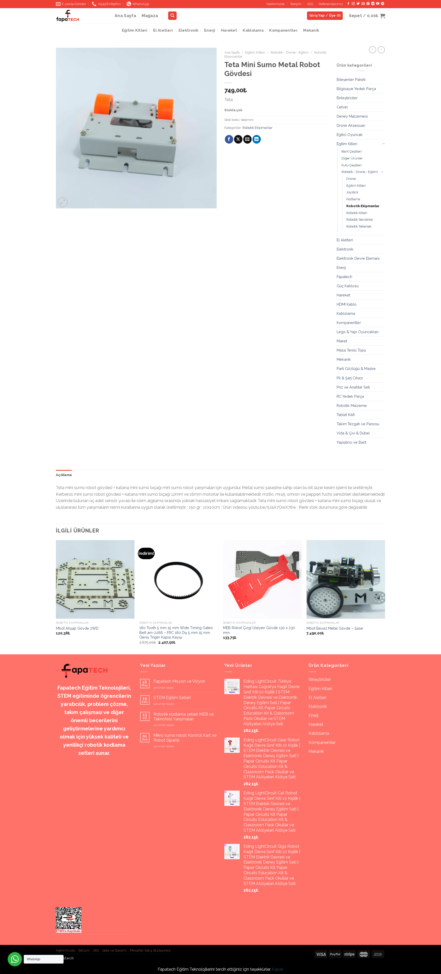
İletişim (295, 4)
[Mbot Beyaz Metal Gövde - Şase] (346, 579)
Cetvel (342, 107)
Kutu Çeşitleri (351, 165)
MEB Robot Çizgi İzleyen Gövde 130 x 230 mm (259, 630)
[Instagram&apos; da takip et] (353, 4)
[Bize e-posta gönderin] (363, 4)
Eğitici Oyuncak (350, 134)
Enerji (209, 30)
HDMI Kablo (347, 304)
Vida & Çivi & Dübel (353, 433)
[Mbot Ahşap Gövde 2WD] (95, 579)
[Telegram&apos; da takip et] (382, 4)
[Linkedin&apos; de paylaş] (256, 139)
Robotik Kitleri (356, 213)
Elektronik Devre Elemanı (358, 258)
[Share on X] (238, 139)
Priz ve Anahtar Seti (353, 387)
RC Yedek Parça (350, 396)
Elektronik (189, 30)
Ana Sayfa (125, 15)
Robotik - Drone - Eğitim (290, 52)
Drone (351, 179)
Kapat (277, 969)
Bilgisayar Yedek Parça (356, 88)
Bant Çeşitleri (351, 151)
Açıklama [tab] (64, 475)
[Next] (385, 597)
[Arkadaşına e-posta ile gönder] (247, 139)
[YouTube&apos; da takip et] (377, 4)
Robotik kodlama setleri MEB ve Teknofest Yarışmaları (183, 716)
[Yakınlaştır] (63, 202)
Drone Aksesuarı (351, 125)
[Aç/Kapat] (383, 144)
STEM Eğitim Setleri (172, 697)
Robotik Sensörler (359, 219)
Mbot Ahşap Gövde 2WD (77, 628)
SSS (310, 4)
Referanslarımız (331, 4)
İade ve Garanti (114, 950)
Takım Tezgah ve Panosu (358, 424)
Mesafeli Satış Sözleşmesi (150, 950)
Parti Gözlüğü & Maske (356, 368)
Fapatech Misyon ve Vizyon (179, 681)
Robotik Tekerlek (358, 226)
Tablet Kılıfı (346, 415)
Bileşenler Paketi (351, 79)
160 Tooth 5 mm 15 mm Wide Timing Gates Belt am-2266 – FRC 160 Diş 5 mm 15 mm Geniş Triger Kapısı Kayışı (176, 632)
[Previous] (56, 597)
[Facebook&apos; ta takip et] (348, 4)
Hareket (229, 30)
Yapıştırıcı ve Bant (351, 442)
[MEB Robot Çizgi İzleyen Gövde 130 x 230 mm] (262, 579)
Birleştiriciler (347, 98)
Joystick (352, 192)
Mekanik (311, 30)
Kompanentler (283, 30)
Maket (342, 341)
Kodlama (353, 199)
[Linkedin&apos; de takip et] (372, 4)
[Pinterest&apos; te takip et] (368, 4)
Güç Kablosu (348, 286)
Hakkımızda (275, 4)
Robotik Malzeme (352, 405)
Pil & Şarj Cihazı (350, 378)
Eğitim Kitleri (135, 30)
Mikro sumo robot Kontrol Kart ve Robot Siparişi (184, 738)
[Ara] (172, 15)
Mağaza (150, 15)
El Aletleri (163, 30)
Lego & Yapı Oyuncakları (357, 332)
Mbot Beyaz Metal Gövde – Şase (335, 628)
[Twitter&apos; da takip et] (358, 4)
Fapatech (344, 276)
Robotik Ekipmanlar (257, 128)
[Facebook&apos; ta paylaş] (229, 139)
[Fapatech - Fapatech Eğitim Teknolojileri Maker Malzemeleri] (81, 15)
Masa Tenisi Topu (351, 350)
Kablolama (253, 30)
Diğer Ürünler (352, 158)
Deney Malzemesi (352, 116)
